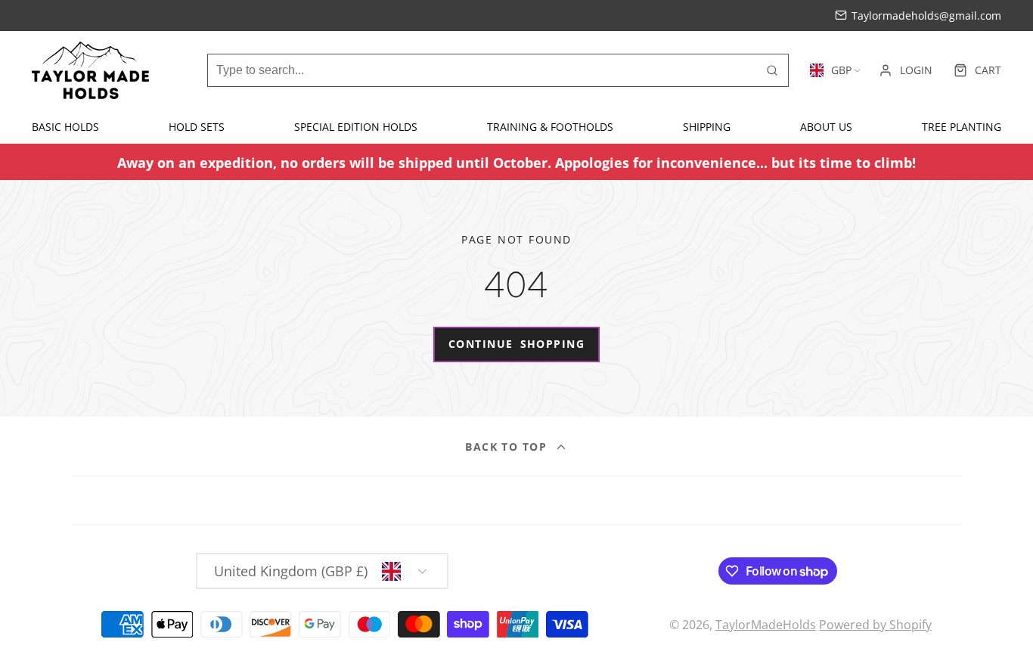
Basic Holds (65, 126)
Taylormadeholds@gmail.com (926, 15)
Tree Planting (961, 126)
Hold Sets (197, 126)
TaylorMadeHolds (765, 624)
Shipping (707, 126)
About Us (826, 126)
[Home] (90, 70)
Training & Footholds (550, 126)
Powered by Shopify (875, 624)
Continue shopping (516, 344)
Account (905, 70)
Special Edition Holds (355, 126)
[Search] (772, 70)
